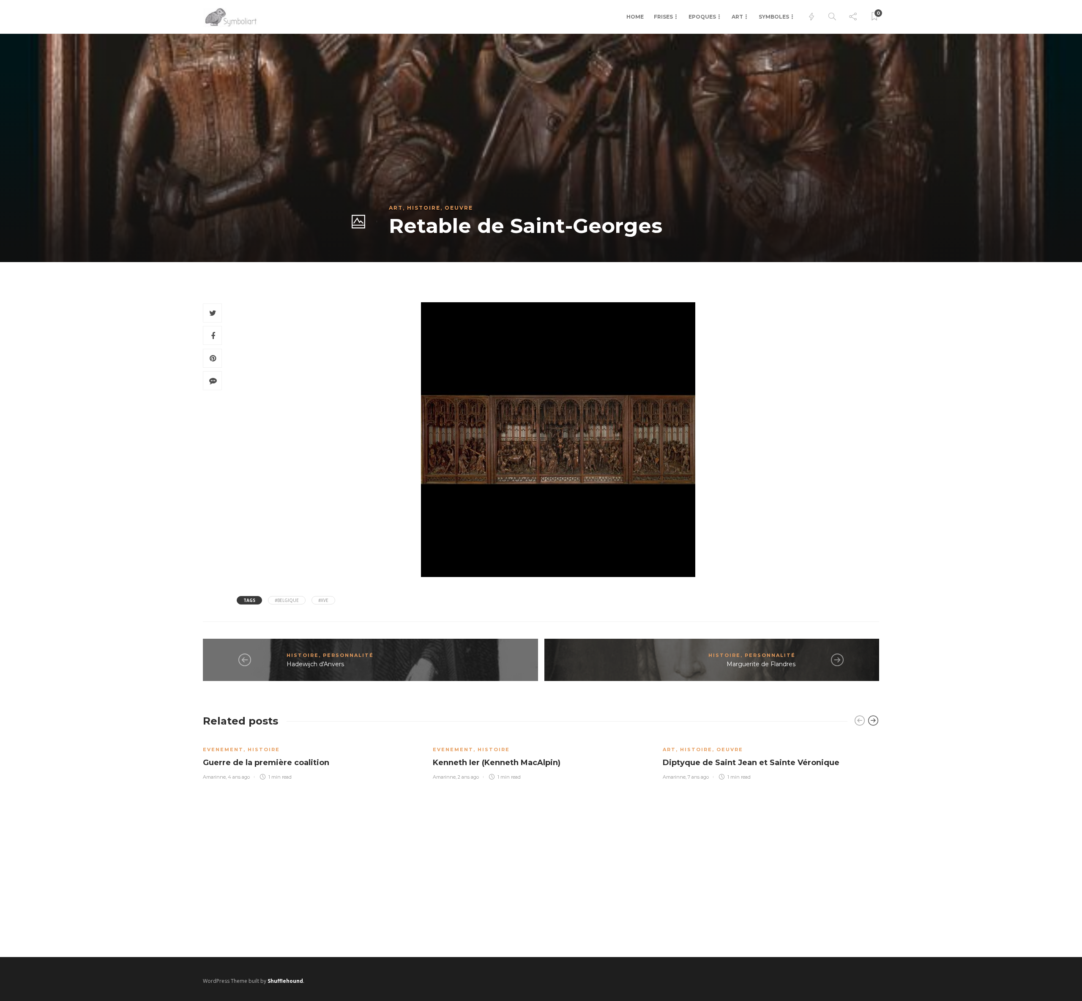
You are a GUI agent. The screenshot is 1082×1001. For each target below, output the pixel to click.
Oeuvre (459, 208)
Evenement (223, 749)
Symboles (774, 17)
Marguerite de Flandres (761, 664)
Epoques (702, 17)
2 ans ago (468, 777)
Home (635, 17)
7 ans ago (698, 777)
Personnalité (348, 655)
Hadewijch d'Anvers (315, 664)
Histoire (423, 208)
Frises (663, 17)
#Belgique (287, 600)
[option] (311, 758)
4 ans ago (239, 777)
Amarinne (214, 777)
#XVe (323, 600)
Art (737, 17)
